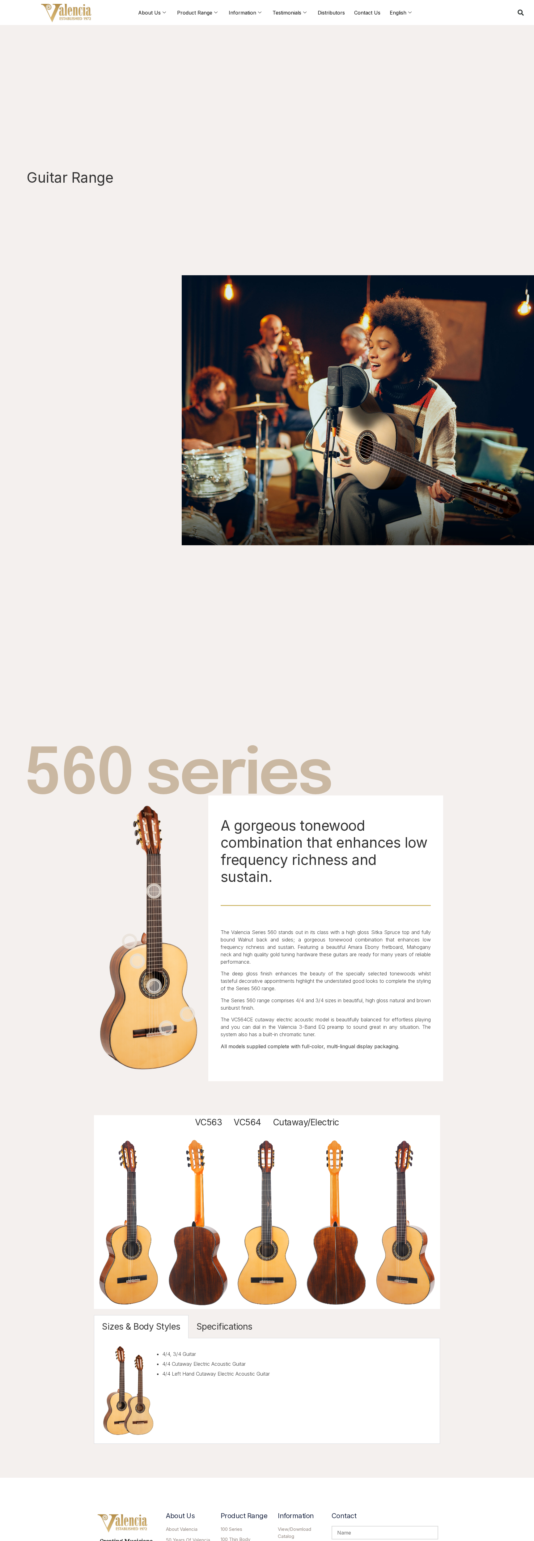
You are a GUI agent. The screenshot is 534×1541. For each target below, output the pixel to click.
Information (242, 13)
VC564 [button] (247, 1122)
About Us (149, 13)
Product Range (194, 13)
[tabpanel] (267, 1391)
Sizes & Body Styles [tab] (141, 1326)
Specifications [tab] (224, 1326)
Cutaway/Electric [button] (306, 1122)
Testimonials (287, 13)
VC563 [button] (208, 1122)
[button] (521, 12)
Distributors (331, 13)
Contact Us (367, 13)
